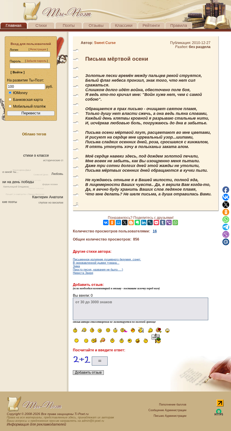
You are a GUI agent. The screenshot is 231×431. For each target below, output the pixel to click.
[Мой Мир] (118, 222)
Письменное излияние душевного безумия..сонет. (107, 259)
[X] (124, 222)
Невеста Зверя (83, 273)
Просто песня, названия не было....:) (98, 269)
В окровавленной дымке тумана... (96, 262)
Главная (13, 25)
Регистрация (38, 49)
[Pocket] (156, 222)
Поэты (69, 25)
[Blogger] (131, 222)
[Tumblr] (162, 222)
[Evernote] (137, 222)
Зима (76, 266)
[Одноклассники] (112, 222)
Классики (123, 25)
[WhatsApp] (175, 222)
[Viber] (169, 222)
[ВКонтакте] (106, 222)
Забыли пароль (36, 61)
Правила (178, 25)
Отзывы (96, 25)
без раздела (199, 47)
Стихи (41, 25)
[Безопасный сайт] (219, 414)
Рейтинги (151, 25)
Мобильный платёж (29, 106)
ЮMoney (20, 93)
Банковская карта (28, 100)
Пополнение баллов (172, 404)
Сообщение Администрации (167, 410)
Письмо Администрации (170, 415)
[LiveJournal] (150, 222)
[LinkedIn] (143, 222)
